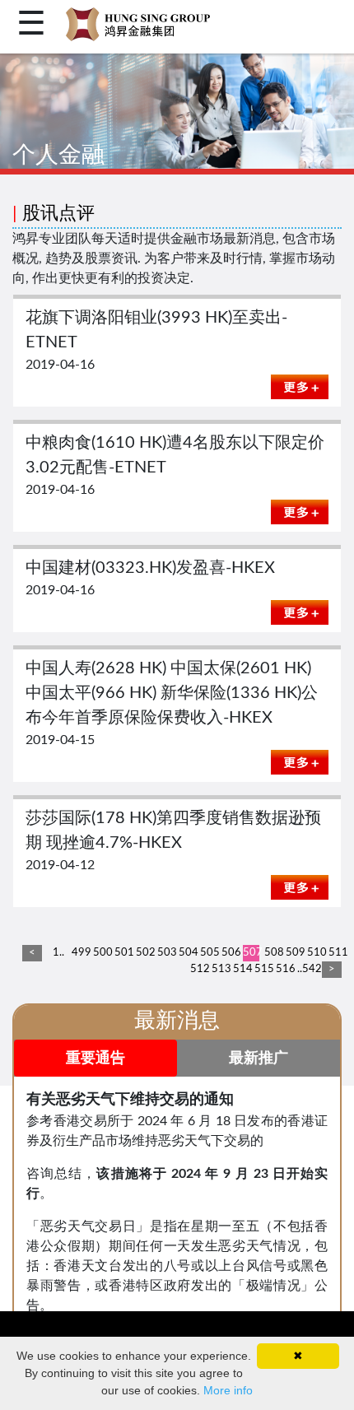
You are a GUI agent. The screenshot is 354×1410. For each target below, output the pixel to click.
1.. (58, 952)
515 (262, 969)
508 (272, 952)
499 (80, 952)
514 (241, 969)
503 (165, 952)
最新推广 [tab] (258, 1058)
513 (220, 969)
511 (336, 952)
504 (187, 952)
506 (229, 952)
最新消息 (177, 1020)
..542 (305, 969)
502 (144, 952)
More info (228, 1390)
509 (294, 952)
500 (101, 952)
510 (315, 952)
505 (208, 952)
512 (198, 969)
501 (122, 952)
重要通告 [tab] (95, 1058)
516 (284, 969)
